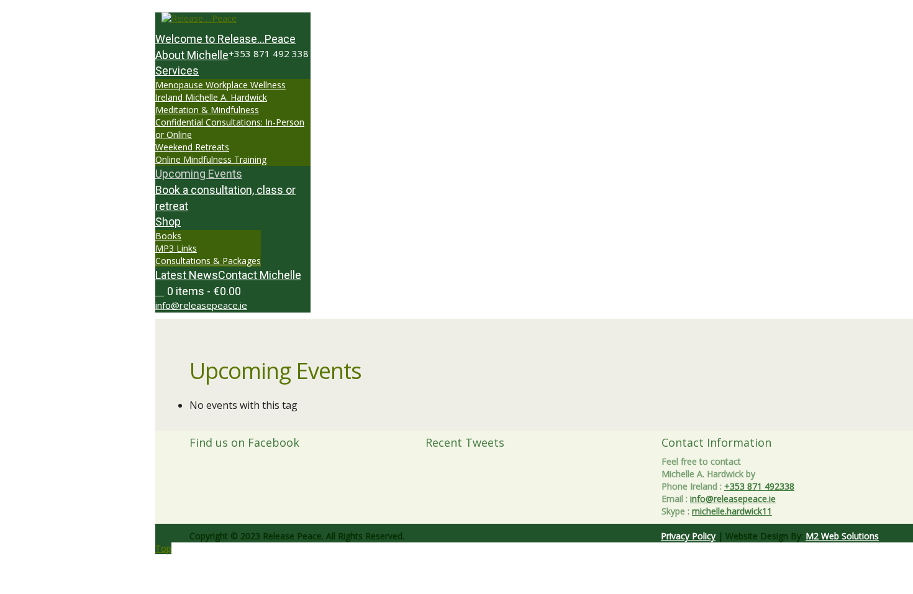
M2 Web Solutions (842, 536)
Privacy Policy (688, 536)
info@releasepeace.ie (201, 305)
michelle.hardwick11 (732, 511)
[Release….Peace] (232, 18)
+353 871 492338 (759, 486)
